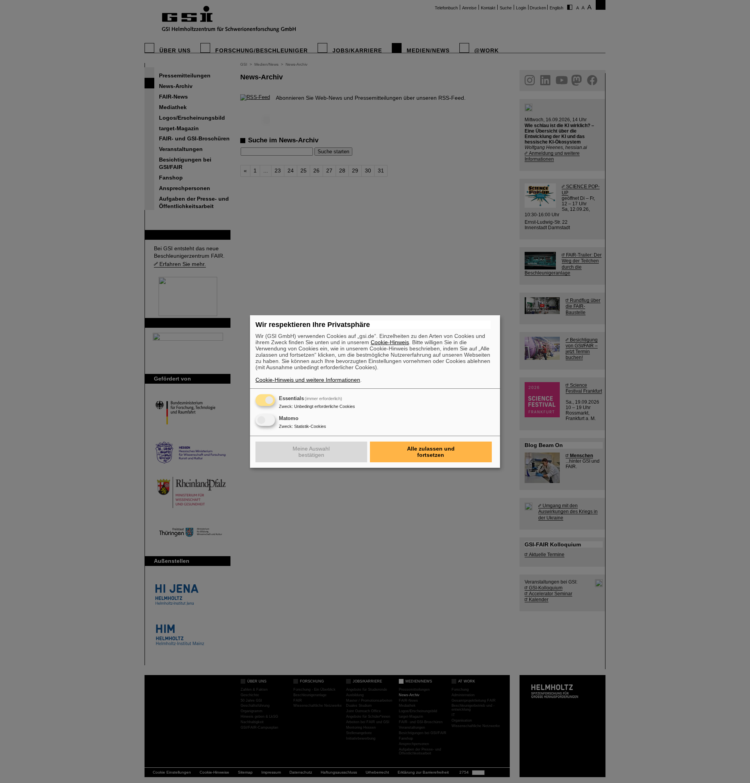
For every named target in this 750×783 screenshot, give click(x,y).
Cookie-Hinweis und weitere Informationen (307, 380)
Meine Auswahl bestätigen (311, 451)
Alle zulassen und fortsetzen (431, 451)
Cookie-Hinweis (390, 342)
